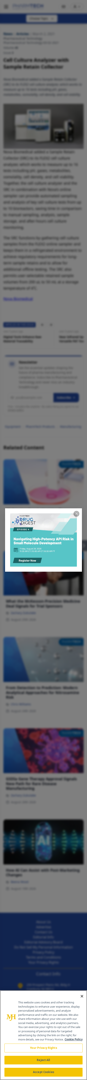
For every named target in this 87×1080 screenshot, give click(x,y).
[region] (43, 1035)
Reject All (43, 1060)
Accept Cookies (43, 1072)
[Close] (82, 996)
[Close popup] (76, 514)
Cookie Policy (74, 1039)
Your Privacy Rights (43, 1048)
